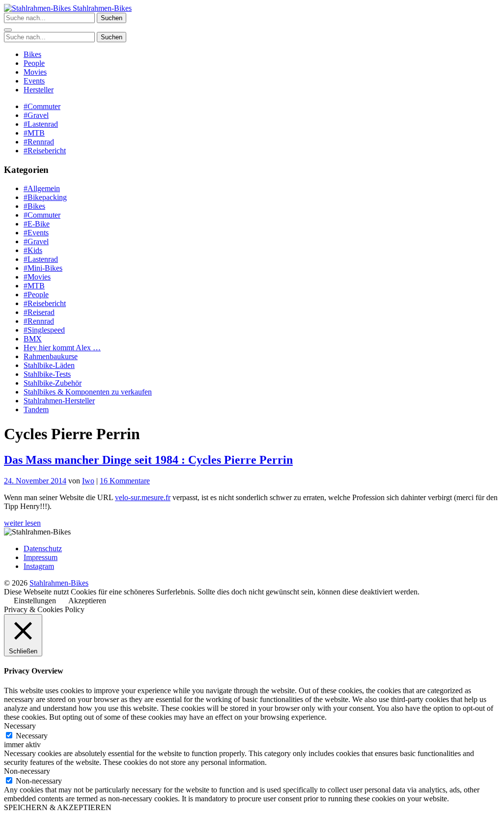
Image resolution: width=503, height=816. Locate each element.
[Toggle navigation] (8, 29)
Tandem (36, 409)
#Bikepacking (45, 197)
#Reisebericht (45, 150)
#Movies (37, 277)
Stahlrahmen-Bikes (101, 8)
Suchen (111, 18)
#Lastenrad (41, 124)
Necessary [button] (20, 726)
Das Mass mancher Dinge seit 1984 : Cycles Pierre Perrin (148, 459)
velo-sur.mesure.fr (142, 497)
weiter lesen (22, 523)
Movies (35, 72)
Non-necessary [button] (27, 771)
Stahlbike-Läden (49, 365)
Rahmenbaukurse (51, 356)
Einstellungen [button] (35, 600)
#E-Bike (37, 224)
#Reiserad (39, 312)
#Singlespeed (44, 330)
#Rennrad (39, 142)
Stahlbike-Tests (47, 374)
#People (36, 294)
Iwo (88, 481)
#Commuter (42, 106)
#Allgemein (42, 188)
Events (34, 81)
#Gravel (36, 115)
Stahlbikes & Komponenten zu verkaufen (88, 392)
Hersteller (39, 89)
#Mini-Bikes (43, 268)
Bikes (32, 54)
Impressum (40, 557)
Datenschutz (43, 548)
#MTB (34, 133)
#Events (36, 232)
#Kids (33, 250)
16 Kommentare (125, 481)
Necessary (32, 736)
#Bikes (34, 206)
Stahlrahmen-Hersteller (59, 400)
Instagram (39, 566)
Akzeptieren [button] (87, 600)
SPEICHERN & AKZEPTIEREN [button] (58, 807)
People (34, 63)
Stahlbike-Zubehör (53, 383)
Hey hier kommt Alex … (62, 347)
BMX (33, 339)
